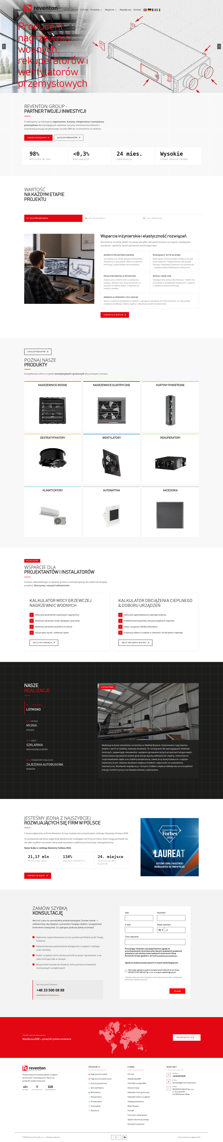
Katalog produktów (67, 137)
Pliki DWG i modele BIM (137, 1083)
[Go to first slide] (219, 46)
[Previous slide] (4, 46)
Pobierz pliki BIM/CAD (113, 315)
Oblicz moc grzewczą (42, 642)
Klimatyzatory (96, 1101)
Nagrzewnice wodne (99, 1074)
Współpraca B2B (134, 1079)
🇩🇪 (150, 10)
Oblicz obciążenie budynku (134, 642)
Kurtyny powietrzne (99, 1083)
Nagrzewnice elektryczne (101, 1079)
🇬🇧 (145, 10)
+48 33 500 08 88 (50, 990)
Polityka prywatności (53, 1137)
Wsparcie (109, 9)
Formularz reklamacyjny (137, 1115)
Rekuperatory (96, 1097)
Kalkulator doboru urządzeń (139, 1097)
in (113, 1137)
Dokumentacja (133, 1088)
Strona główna (71, 9)
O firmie (84, 9)
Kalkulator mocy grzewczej (138, 1092)
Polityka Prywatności (136, 1124)
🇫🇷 (154, 10)
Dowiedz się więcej (36, 875)
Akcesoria (95, 1110)
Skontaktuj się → (187, 1037)
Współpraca (125, 9)
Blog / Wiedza (133, 1106)
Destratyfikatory (97, 1088)
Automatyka (95, 1106)
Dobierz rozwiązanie (37, 137)
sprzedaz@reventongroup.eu (48, 995)
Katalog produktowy (136, 1101)
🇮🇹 (158, 10)
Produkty (94, 9)
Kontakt (137, 9)
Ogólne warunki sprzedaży (138, 1120)
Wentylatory (96, 1092)
